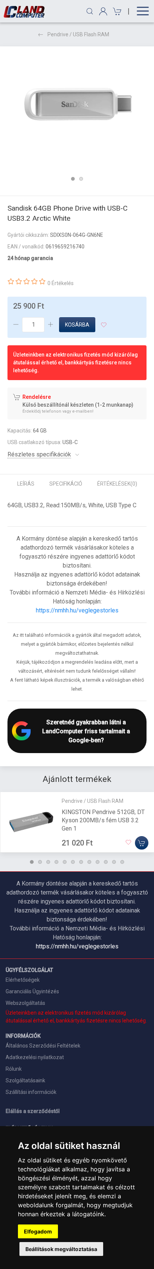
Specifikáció (65, 484)
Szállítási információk (31, 1092)
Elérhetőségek (23, 980)
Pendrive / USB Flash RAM (78, 34)
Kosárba (77, 325)
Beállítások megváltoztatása (61, 1249)
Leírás (25, 484)
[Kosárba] (141, 843)
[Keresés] (89, 11)
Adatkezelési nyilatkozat (35, 1057)
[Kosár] (116, 11)
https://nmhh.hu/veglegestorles (77, 610)
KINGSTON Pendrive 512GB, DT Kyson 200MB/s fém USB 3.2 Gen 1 (103, 820)
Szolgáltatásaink (25, 1080)
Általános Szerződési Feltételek (43, 1046)
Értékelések (117, 484)
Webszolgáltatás (25, 1003)
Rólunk (14, 1069)
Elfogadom (38, 1231)
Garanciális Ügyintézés (32, 991)
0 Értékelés (60, 283)
